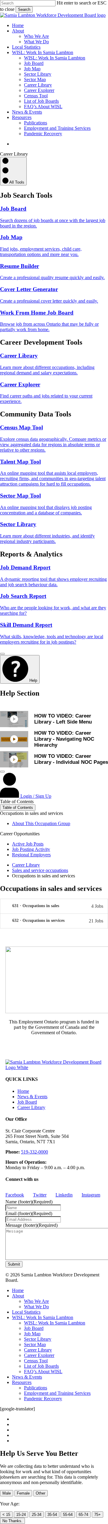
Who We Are (36, 1301)
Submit (14, 1264)
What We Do (36, 1306)
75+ (97, 1514)
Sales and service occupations (40, 870)
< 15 (6, 1514)
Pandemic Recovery (43, 1398)
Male (6, 1493)
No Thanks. (12, 1521)
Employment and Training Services (57, 1393)
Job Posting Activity (31, 849)
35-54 (52, 1514)
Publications (35, 1387)
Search (24, 9)
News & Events (32, 1096)
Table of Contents (17, 807)
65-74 (83, 1514)
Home (23, 1091)
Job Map (32, 1333)
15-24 (21, 1514)
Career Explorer (39, 1355)
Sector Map (35, 1344)
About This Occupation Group (41, 823)
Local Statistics (26, 1312)
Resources (22, 1382)
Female (23, 1493)
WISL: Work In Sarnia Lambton (42, 1317)
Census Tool (36, 1360)
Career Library (26, 864)
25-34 (36, 1514)
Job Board (27, 1102)
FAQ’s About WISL (43, 1371)
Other (40, 1493)
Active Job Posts (28, 843)
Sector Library (37, 1339)
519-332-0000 (34, 1151)
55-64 (68, 1514)
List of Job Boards (41, 1366)
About (18, 1295)
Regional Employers (31, 854)
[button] (54, 906)
